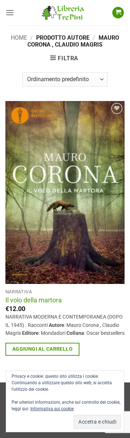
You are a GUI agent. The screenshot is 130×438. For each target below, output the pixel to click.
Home (19, 37)
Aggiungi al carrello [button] (42, 349)
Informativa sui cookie (52, 408)
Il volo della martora (33, 300)
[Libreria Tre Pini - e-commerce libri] (63, 12)
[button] (9, 12)
